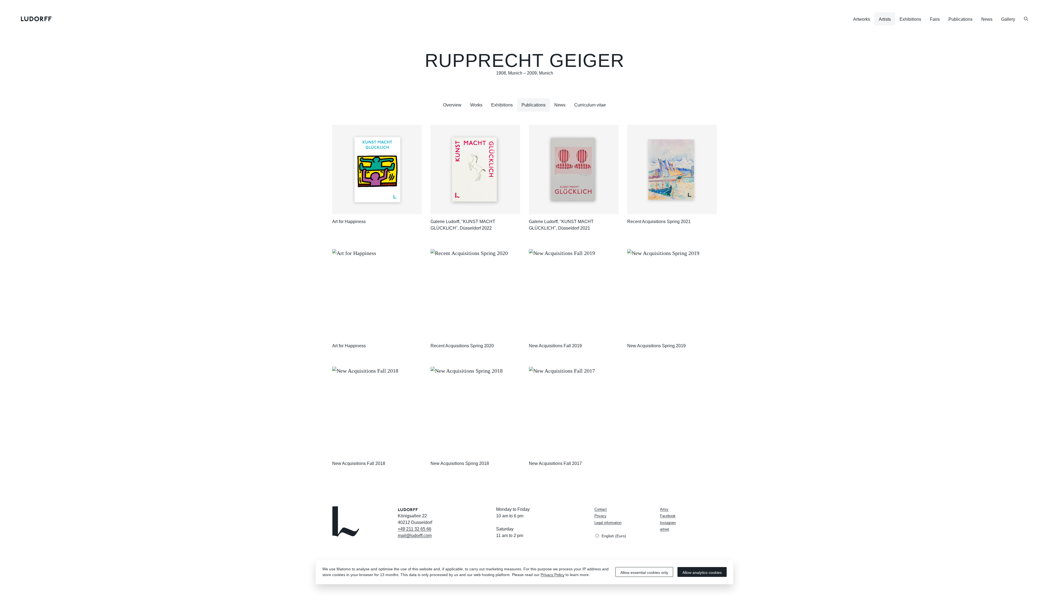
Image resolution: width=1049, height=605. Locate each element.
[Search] (1026, 18)
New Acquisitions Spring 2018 (460, 463)
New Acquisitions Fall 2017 (555, 463)
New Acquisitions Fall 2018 (358, 463)
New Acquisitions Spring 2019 (656, 345)
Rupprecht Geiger (524, 60)
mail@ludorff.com (415, 535)
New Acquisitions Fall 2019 (555, 345)
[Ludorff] (36, 18)
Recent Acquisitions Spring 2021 (659, 221)
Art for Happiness (349, 221)
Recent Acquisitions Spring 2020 (462, 345)
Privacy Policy (552, 575)
